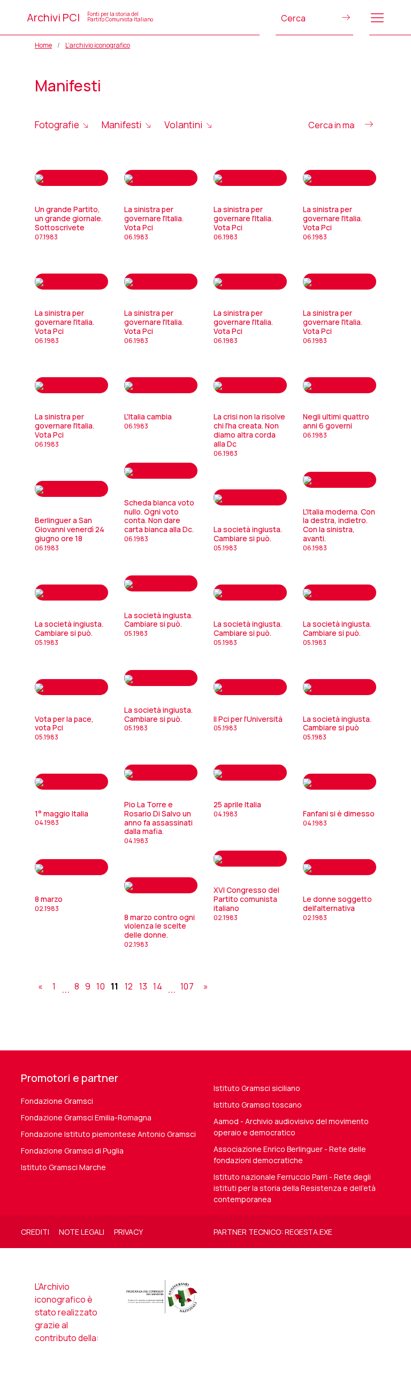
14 (157, 986)
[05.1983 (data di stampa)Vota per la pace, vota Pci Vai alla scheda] (71, 687)
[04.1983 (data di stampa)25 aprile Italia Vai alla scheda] (250, 773)
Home (43, 45)
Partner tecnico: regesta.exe (273, 1232)
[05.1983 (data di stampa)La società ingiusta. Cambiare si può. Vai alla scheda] (250, 497)
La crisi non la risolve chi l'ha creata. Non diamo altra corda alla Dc (249, 434)
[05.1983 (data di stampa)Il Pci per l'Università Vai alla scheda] (250, 687)
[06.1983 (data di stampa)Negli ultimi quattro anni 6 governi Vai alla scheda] (339, 385)
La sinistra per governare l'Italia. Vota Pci (154, 222)
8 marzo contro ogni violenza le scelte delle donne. (159, 930)
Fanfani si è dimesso (339, 818)
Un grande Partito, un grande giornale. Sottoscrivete (69, 222)
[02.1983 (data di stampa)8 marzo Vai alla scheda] (71, 867)
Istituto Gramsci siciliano (257, 1088)
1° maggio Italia (61, 818)
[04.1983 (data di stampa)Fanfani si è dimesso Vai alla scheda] (339, 782)
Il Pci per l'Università (248, 723)
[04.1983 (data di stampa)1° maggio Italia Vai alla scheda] (71, 782)
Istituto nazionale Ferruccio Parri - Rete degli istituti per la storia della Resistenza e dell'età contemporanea (295, 1188)
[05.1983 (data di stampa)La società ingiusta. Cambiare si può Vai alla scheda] (339, 687)
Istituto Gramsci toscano (258, 1105)
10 (100, 986)
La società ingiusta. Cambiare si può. (248, 538)
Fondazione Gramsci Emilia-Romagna (86, 1117)
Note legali (81, 1232)
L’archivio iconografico (97, 45)
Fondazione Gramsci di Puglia (72, 1151)
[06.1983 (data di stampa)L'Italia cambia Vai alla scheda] (160, 385)
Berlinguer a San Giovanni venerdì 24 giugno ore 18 (69, 533)
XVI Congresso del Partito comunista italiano (246, 903)
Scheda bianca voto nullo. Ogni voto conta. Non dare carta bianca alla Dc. (159, 520)
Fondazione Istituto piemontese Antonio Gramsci (108, 1134)
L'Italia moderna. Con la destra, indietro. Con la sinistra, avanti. (339, 529)
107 (187, 986)
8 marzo (49, 903)
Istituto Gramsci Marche (63, 1167)
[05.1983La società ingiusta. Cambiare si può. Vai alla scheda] (71, 593)
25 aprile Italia (237, 809)
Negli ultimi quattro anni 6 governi (336, 425)
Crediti (35, 1232)
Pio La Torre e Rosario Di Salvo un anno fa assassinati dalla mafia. (158, 822)
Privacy (128, 1232)
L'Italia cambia (148, 421)
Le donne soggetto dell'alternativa (337, 908)
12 (129, 986)
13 (143, 986)
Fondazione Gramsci (57, 1101)
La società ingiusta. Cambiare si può (337, 728)
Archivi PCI (90, 17)
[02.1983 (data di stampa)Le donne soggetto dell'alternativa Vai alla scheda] (339, 867)
